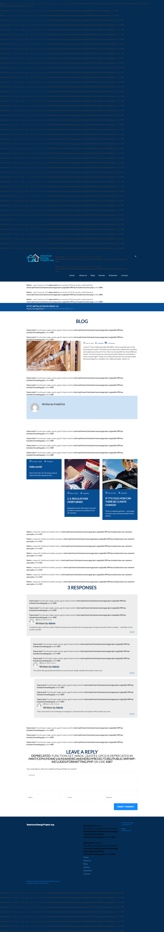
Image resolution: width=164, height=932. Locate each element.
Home (72, 275)
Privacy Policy (44, 883)
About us (83, 275)
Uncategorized (37, 309)
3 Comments (111, 343)
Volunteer (113, 275)
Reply (132, 632)
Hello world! (35, 466)
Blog (93, 275)
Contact (124, 275)
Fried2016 (101, 343)
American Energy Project (34, 881)
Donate (102, 275)
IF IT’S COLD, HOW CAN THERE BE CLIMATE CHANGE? (118, 501)
